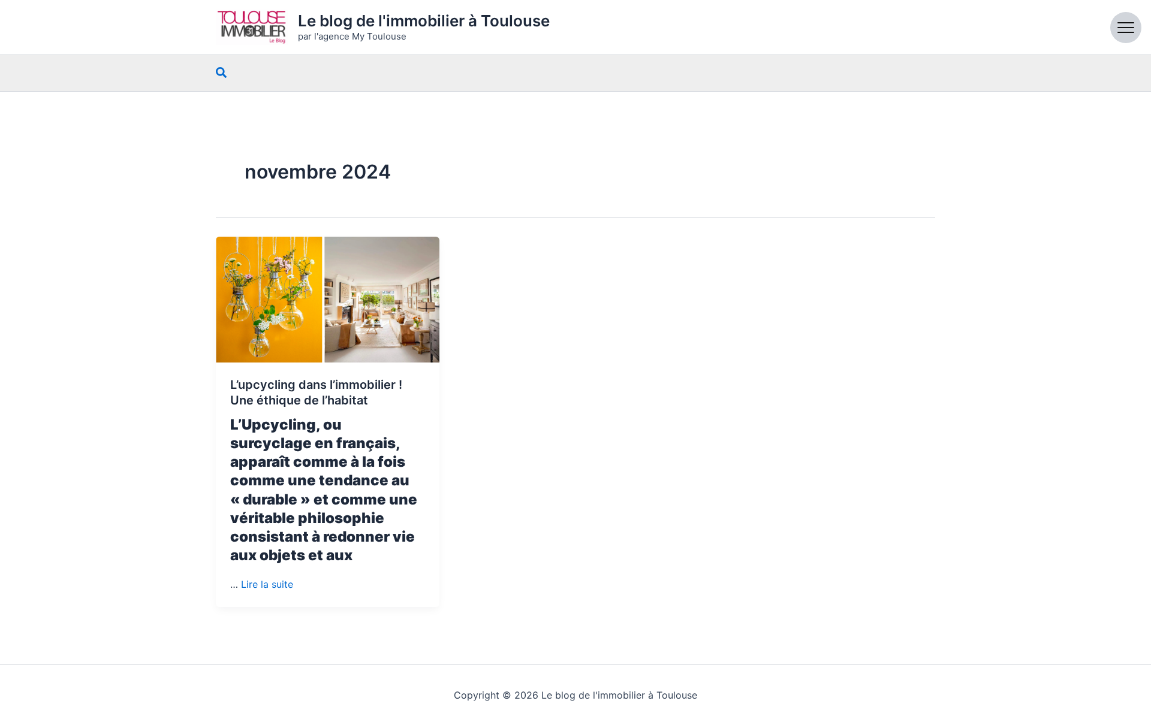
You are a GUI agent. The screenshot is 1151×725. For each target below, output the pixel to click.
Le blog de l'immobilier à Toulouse (424, 20)
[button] (222, 73)
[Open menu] (1125, 27)
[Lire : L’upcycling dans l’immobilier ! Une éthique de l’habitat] (327, 299)
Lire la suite (267, 584)
